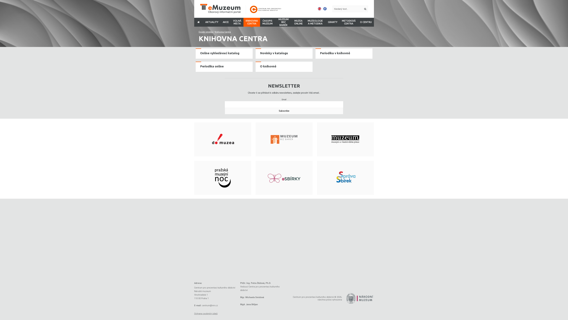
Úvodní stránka (206, 32)
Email (284, 99)
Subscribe (284, 110)
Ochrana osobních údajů (206, 313)
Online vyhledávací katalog (219, 53)
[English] (319, 8)
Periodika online (212, 66)
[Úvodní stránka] (242, 9)
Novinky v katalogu (274, 53)
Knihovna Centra (223, 32)
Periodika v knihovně (335, 53)
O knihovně (268, 66)
